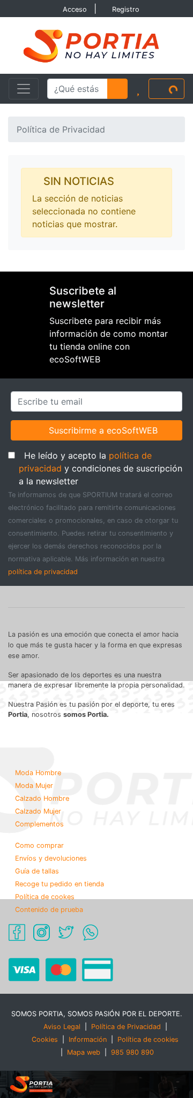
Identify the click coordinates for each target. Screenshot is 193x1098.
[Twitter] (66, 931)
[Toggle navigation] (24, 88)
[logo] (96, 45)
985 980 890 (132, 1052)
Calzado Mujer (38, 811)
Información (88, 1039)
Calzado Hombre (42, 798)
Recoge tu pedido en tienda (59, 884)
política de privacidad (43, 572)
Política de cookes (45, 897)
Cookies (45, 1039)
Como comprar (39, 845)
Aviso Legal (61, 1027)
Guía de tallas (37, 871)
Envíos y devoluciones (51, 858)
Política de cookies (148, 1039)
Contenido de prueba (49, 910)
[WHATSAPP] (90, 931)
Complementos (39, 824)
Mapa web (83, 1052)
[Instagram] (41, 931)
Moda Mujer (34, 786)
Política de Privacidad (126, 1027)
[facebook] (17, 931)
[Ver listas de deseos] (138, 88)
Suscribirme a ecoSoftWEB (103, 430)
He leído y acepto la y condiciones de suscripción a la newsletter (102, 468)
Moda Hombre (38, 773)
